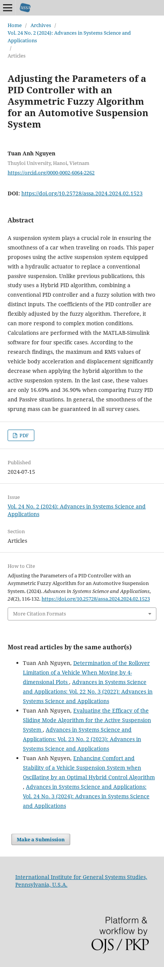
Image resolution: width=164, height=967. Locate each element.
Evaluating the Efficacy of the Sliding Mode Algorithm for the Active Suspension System (87, 720)
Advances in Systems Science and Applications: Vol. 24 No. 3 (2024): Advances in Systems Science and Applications (86, 796)
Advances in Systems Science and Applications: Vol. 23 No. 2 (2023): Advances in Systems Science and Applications (82, 739)
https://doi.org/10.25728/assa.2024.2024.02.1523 (82, 193)
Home (15, 25)
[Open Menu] (7, 7)
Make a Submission (41, 839)
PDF (23, 435)
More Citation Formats (39, 613)
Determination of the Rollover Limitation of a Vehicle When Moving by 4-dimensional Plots (86, 672)
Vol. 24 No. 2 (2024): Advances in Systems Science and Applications (69, 36)
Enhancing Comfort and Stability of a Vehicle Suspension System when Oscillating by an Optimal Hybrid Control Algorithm (89, 767)
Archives (41, 25)
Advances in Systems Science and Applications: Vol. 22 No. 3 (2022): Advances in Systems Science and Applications (88, 691)
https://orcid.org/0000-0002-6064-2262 (51, 172)
